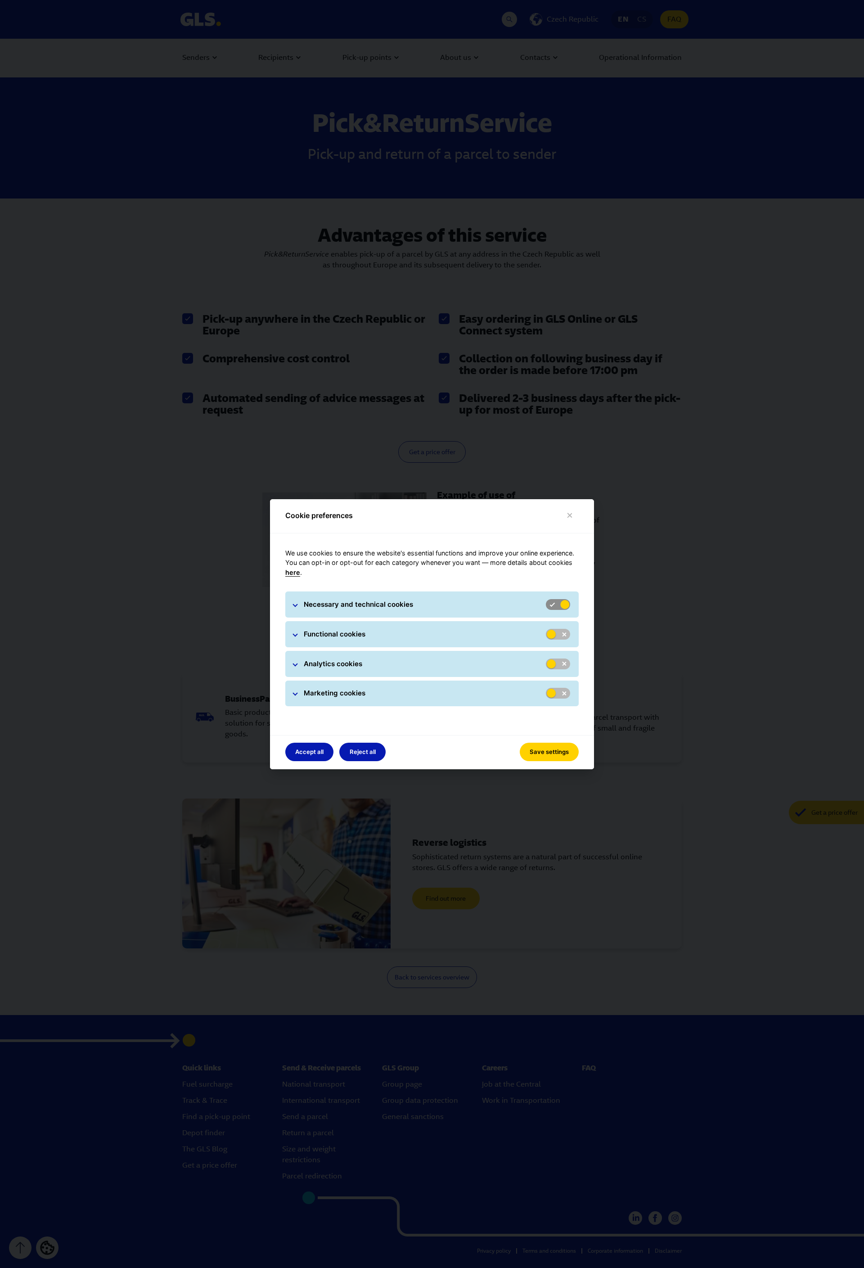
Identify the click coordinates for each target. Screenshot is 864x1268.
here (292, 572)
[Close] (570, 515)
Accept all (309, 751)
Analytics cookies (333, 663)
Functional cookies (334, 634)
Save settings (549, 751)
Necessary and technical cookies (358, 604)
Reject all (363, 751)
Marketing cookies (334, 693)
